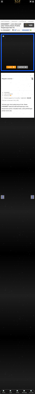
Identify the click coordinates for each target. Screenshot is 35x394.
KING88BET (31, 21)
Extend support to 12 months (17, 98)
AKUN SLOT (14, 21)
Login (10, 392)
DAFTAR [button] (21, 67)
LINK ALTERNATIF (5, 21)
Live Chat (31, 392)
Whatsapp (24, 392)
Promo (3, 392)
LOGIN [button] (10, 67)
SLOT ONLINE (22, 21)
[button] (2, 197)
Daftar (17, 392)
